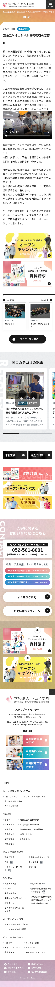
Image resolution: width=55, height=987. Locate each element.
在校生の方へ (14, 964)
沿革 (7, 862)
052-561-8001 (20, 722)
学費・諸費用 (10, 893)
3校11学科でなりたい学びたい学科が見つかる (25, 796)
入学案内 (7, 878)
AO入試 (8, 888)
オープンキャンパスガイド (16, 924)
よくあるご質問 (32, 942)
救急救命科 (25, 839)
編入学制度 (36, 883)
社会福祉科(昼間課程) (29, 819)
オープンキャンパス (13, 919)
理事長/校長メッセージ (39, 857)
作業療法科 (9, 834)
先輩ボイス (9, 952)
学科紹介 (7, 814)
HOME (6, 782)
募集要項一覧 (10, 883)
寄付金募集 (33, 862)
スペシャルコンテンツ (35, 952)
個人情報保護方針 (39, 971)
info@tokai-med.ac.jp (31, 724)
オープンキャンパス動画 (15, 929)
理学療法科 (9, 829)
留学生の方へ (37, 968)
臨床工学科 (9, 824)
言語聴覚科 (9, 844)
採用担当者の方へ (15, 968)
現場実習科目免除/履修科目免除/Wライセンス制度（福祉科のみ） (41, 900)
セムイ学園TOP (9, 11)
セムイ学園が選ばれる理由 (16, 791)
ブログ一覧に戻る (29, 339)
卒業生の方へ (37, 964)
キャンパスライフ (12, 947)
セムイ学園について (13, 851)
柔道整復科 (9, 839)
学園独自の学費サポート (15, 898)
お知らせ (8, 942)
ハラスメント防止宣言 (13, 869)
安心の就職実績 (11, 806)
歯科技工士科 (26, 834)
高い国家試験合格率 (13, 801)
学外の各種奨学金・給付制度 (14, 909)
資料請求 (12, 971)
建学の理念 (9, 857)
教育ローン (9, 903)
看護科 (7, 819)
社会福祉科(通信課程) (29, 824)
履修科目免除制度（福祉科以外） (41, 890)
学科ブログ (21, 11)
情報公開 (33, 867)
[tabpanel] (25, 399)
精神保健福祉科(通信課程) (31, 829)
